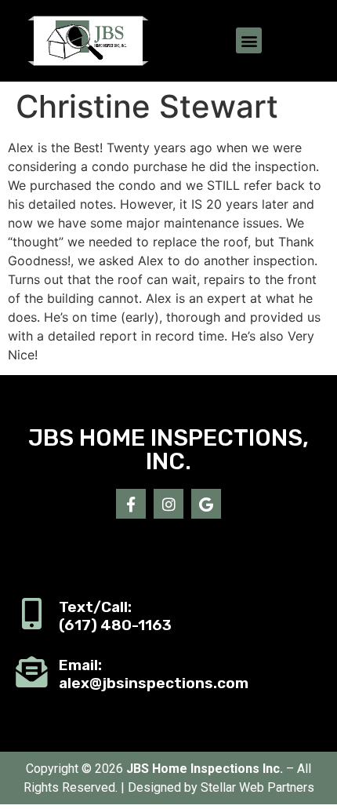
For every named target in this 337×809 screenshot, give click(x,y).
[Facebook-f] (131, 504)
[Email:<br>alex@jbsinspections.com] (31, 671)
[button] (249, 40)
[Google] (206, 504)
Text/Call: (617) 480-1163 (115, 616)
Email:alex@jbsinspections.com (153, 674)
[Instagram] (168, 504)
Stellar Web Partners (257, 787)
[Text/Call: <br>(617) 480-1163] (31, 613)
